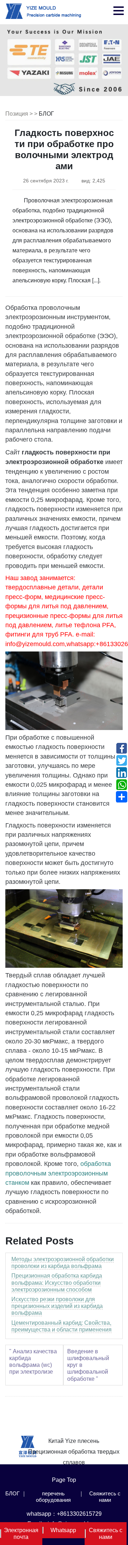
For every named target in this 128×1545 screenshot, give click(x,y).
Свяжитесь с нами (105, 1496)
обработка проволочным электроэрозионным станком (58, 1173)
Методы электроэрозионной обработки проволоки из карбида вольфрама (62, 1262)
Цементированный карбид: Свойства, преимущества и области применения (61, 1326)
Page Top (64, 1480)
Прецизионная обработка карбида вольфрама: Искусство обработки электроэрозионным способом (56, 1282)
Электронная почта (21, 1533)
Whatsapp (63, 1530)
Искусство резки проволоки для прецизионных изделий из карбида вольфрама (57, 1306)
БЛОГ (46, 114)
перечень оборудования (53, 1496)
